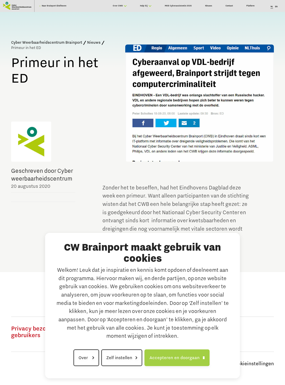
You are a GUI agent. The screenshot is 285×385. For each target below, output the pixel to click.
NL (272, 6)
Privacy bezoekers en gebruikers (40, 332)
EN (276, 6)
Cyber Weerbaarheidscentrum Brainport (46, 42)
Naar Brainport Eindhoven (53, 5)
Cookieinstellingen (253, 364)
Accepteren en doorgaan (174, 357)
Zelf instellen (119, 357)
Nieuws (93, 42)
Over (83, 357)
